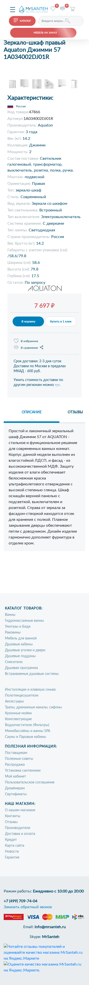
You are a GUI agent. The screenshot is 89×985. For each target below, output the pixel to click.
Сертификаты (16, 794)
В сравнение (29, 347)
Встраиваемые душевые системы (32, 674)
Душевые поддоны (20, 656)
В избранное (29, 341)
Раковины (13, 632)
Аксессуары (14, 701)
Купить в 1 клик (60, 321)
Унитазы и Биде (17, 626)
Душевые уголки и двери (25, 650)
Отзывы (11, 822)
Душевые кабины (19, 644)
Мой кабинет (15, 776)
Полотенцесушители (21, 695)
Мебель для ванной (21, 638)
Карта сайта (14, 845)
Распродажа (15, 764)
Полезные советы (19, 759)
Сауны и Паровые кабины (25, 737)
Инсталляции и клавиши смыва (30, 689)
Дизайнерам (15, 788)
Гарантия (12, 857)
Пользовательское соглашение (29, 782)
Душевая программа (21, 668)
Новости (12, 851)
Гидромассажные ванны (24, 620)
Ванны (10, 615)
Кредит (11, 840)
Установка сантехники (23, 770)
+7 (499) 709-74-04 (20, 901)
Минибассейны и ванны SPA (27, 731)
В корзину (28, 321)
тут (57, 385)
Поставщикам (16, 753)
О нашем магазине (20, 810)
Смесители (13, 662)
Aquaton (45, 125)
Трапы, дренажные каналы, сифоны (33, 707)
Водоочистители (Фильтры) (27, 725)
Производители (17, 828)
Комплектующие (18, 719)
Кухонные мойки (18, 713)
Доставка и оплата (20, 834)
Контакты (12, 816)
